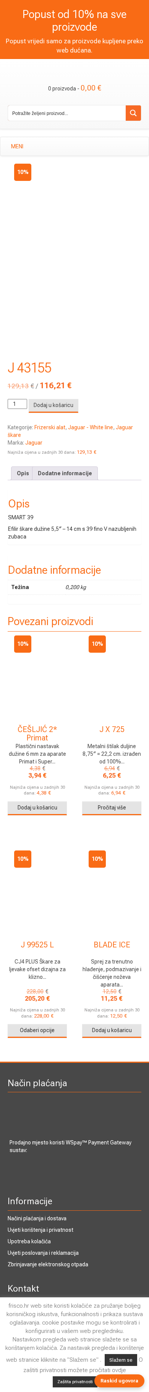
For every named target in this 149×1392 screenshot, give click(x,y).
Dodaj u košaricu (53, 405)
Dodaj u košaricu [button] (37, 807)
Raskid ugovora (119, 1381)
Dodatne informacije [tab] (65, 473)
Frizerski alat (49, 427)
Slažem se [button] (121, 1360)
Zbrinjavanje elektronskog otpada (48, 1264)
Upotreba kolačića (29, 1241)
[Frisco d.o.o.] (74, 66)
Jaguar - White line (90, 427)
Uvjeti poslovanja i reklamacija (43, 1253)
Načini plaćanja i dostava (37, 1218)
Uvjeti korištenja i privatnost (40, 1230)
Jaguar (33, 443)
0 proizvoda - (74, 88)
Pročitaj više (112, 807)
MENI (17, 146)
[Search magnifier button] (133, 113)
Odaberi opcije (37, 1030)
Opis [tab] (23, 473)
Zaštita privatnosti (75, 1381)
